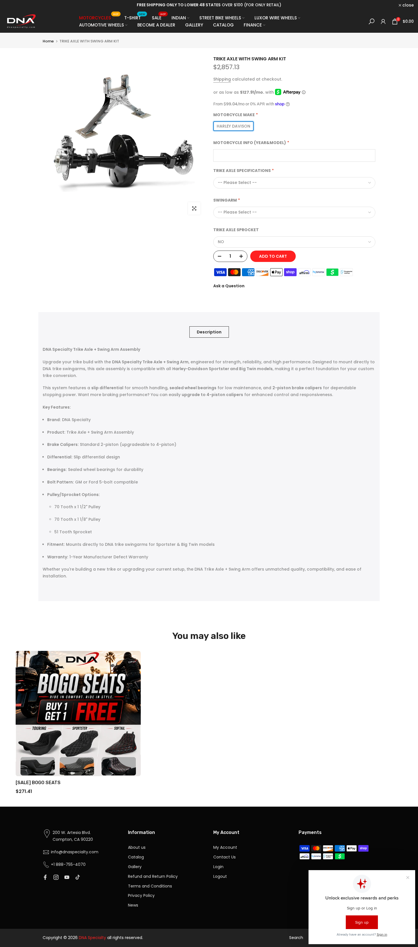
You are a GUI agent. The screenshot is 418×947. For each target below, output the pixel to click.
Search (296, 937)
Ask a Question (229, 286)
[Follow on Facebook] (45, 877)
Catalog (136, 857)
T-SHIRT (134, 17)
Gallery (135, 867)
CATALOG (223, 25)
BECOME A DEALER (156, 25)
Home (48, 41)
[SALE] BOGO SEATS (38, 782)
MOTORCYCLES (99, 17)
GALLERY (194, 25)
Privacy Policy (141, 895)
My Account (225, 847)
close (13, 5)
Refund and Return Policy (153, 876)
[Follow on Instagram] (56, 877)
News (133, 905)
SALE (159, 17)
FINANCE (253, 25)
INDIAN (178, 18)
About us (137, 847)
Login (218, 867)
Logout (220, 876)
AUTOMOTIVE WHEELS (101, 25)
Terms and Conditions (150, 886)
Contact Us (224, 857)
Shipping (222, 79)
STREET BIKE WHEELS (220, 18)
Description (209, 332)
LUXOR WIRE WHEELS (275, 18)
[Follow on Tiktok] (77, 877)
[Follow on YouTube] (66, 877)
